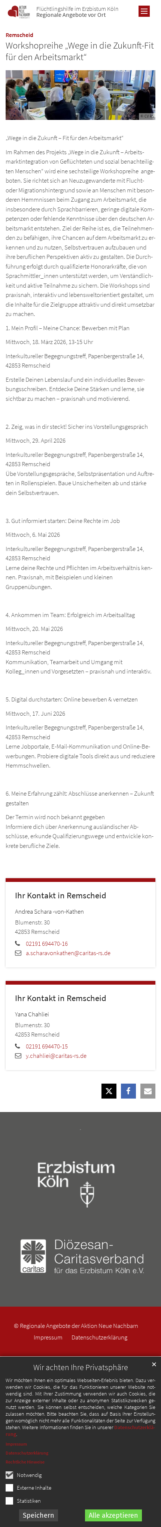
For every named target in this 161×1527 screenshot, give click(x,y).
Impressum (16, 1444)
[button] (108, 1091)
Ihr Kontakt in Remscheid (60, 895)
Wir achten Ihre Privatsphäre (80, 1367)
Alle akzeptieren (113, 1515)
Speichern (38, 1515)
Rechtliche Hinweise (25, 1462)
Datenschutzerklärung (27, 1453)
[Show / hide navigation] (144, 11)
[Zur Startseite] (19, 12)
